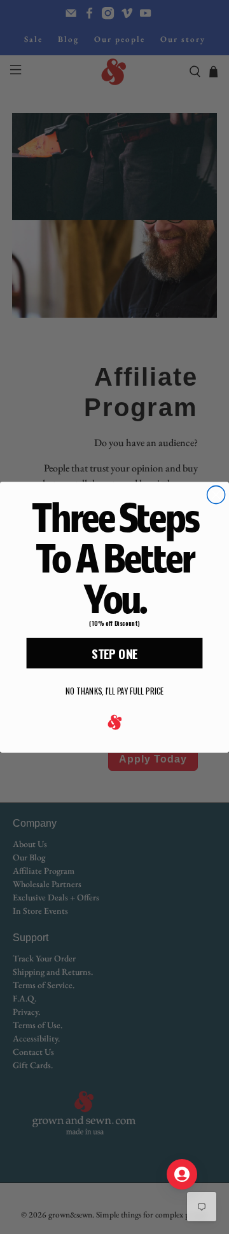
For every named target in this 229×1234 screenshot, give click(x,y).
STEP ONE (114, 653)
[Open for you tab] (182, 1174)
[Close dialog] (216, 494)
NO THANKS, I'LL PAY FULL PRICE (114, 691)
